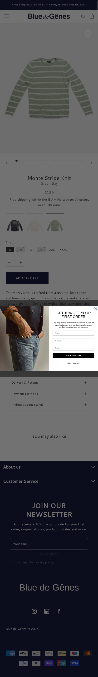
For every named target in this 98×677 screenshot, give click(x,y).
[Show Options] (92, 348)
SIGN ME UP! (73, 356)
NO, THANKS (73, 363)
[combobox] (73, 348)
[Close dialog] (95, 308)
